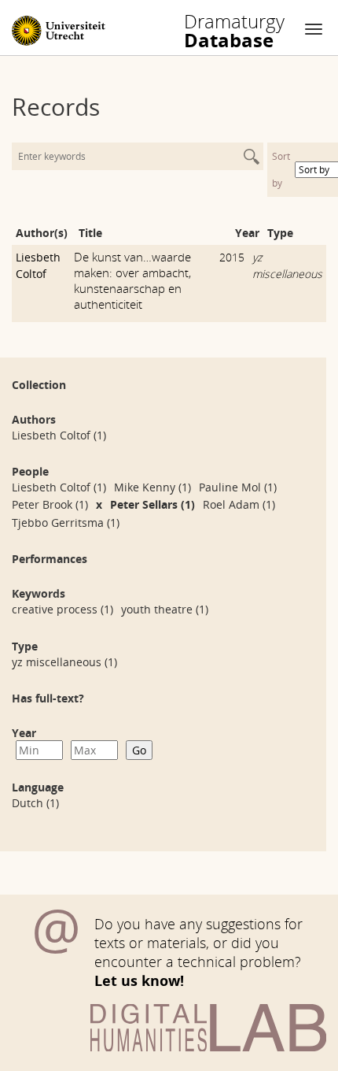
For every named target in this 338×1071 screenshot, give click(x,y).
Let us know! (139, 980)
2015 (231, 257)
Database (234, 31)
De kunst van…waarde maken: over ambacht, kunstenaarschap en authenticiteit (132, 280)
